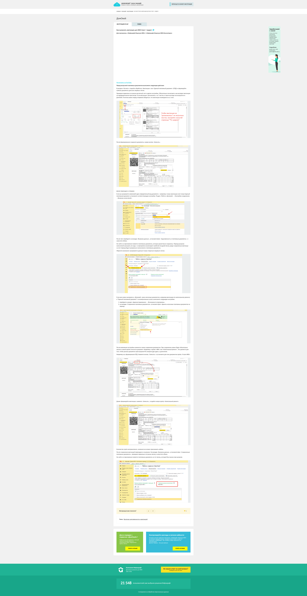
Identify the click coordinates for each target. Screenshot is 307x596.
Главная (118, 11)
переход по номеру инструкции (182, 4)
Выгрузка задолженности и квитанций (136, 519)
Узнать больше (132, 548)
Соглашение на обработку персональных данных (153, 592)
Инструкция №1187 (122, 24)
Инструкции (130, 11)
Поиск (139, 24)
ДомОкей (124, 11)
